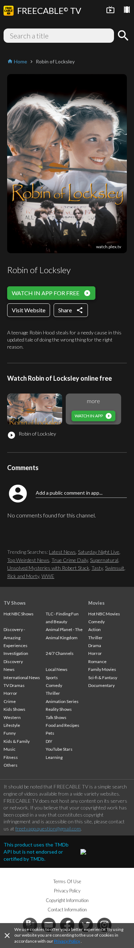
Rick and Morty (23, 576)
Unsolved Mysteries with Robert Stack (48, 568)
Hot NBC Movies (104, 613)
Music (9, 749)
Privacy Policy (67, 941)
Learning (54, 757)
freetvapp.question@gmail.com (48, 828)
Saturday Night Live (98, 552)
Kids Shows (14, 709)
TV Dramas (14, 685)
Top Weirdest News (28, 560)
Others (11, 765)
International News (22, 677)
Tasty (97, 568)
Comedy (54, 685)
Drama (94, 645)
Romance (97, 661)
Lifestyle (12, 725)
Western (12, 717)
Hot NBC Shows (19, 613)
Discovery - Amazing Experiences (16, 637)
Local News (57, 669)
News (9, 669)
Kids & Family (17, 741)
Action (94, 629)
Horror (10, 693)
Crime (10, 701)
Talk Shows (56, 717)
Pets (50, 733)
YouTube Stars (59, 749)
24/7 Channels (60, 653)
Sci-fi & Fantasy (102, 677)
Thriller (53, 693)
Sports (52, 677)
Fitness (11, 757)
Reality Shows (59, 709)
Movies (96, 603)
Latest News (62, 552)
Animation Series (62, 701)
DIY (49, 741)
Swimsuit (114, 568)
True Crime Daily (69, 560)
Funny (10, 733)
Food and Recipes (62, 725)
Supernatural (104, 560)
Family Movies (102, 669)
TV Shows (15, 603)
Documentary (101, 685)
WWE (47, 576)
